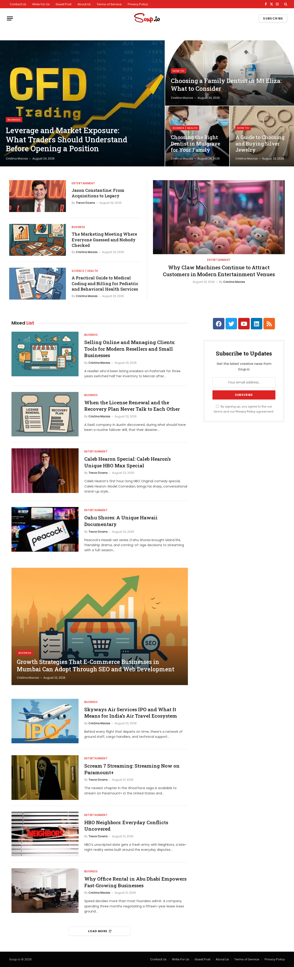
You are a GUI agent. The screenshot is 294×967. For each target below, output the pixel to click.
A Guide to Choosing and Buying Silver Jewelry (260, 143)
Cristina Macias (17, 158)
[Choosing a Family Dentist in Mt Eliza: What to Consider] (229, 73)
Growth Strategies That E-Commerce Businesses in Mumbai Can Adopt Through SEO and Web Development (95, 665)
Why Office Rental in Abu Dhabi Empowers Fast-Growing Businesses (135, 882)
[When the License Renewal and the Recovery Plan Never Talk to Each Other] (45, 414)
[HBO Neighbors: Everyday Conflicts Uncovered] (45, 834)
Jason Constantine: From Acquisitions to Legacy (98, 192)
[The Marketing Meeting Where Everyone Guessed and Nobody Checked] (37, 240)
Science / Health (185, 128)
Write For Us (41, 4)
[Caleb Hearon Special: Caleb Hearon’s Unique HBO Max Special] (45, 470)
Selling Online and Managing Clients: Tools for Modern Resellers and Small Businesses (129, 348)
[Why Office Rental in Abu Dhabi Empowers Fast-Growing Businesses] (45, 890)
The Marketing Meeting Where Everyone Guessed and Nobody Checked (104, 239)
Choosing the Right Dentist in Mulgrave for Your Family (195, 143)
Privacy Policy (138, 4)
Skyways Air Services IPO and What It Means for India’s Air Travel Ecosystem (130, 712)
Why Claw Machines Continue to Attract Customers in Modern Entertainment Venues (219, 271)
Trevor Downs (85, 203)
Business (14, 119)
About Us (84, 4)
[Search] (285, 4)
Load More (97, 931)
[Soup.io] (147, 18)
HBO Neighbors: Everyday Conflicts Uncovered (126, 825)
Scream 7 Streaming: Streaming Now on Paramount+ (132, 769)
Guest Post (63, 4)
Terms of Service (109, 4)
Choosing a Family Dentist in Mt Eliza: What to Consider (226, 84)
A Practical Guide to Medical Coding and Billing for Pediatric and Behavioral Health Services (105, 283)
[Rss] (269, 323)
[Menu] (10, 18)
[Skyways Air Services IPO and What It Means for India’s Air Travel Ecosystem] (45, 721)
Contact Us (18, 4)
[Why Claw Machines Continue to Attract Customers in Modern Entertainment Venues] (219, 217)
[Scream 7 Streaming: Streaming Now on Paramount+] (45, 777)
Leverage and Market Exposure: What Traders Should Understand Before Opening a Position (66, 139)
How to (178, 71)
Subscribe (273, 18)
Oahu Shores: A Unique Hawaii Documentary (121, 520)
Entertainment (83, 183)
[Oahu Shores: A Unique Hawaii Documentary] (45, 529)
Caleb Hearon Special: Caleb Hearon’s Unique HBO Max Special (127, 462)
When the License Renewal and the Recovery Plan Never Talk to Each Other (132, 405)
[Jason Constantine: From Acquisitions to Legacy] (37, 196)
